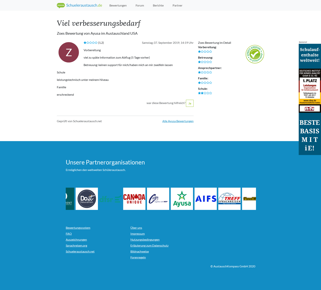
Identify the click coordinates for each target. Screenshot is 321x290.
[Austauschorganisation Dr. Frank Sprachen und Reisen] (123, 199)
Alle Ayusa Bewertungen (178, 121)
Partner (177, 5)
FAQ (69, 233)
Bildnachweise (139, 251)
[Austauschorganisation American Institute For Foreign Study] (218, 199)
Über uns (136, 227)
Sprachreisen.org (76, 245)
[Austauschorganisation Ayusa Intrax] (194, 199)
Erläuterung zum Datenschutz (149, 245)
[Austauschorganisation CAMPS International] (170, 199)
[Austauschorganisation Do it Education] (99, 199)
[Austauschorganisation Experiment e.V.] (75, 199)
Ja (189, 103)
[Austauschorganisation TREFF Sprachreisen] (242, 199)
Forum (140, 5)
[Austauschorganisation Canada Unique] (146, 199)
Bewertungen (118, 5)
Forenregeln (138, 257)
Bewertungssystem (78, 227)
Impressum (137, 233)
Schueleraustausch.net (80, 251)
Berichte (158, 5)
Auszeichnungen (76, 239)
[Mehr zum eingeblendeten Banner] (310, 99)
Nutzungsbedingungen (145, 239)
